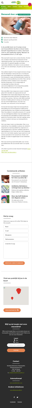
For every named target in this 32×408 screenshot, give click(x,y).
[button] (18, 292)
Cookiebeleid (13, 401)
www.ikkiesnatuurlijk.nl (16, 390)
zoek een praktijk (11, 310)
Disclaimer (20, 401)
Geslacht (16, 338)
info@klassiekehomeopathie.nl (16, 372)
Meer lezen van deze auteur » (8, 152)
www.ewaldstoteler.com (16, 383)
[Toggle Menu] (30, 4)
